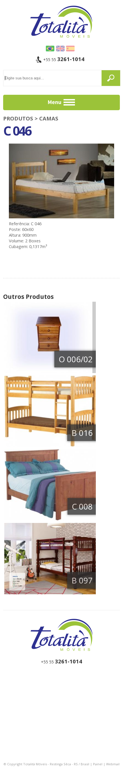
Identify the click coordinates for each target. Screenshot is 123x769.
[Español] (70, 48)
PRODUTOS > (21, 118)
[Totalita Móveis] (61, 21)
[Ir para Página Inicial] (61, 635)
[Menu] (61, 102)
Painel (97, 764)
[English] (60, 48)
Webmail (113, 764)
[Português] (50, 48)
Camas (48, 118)
